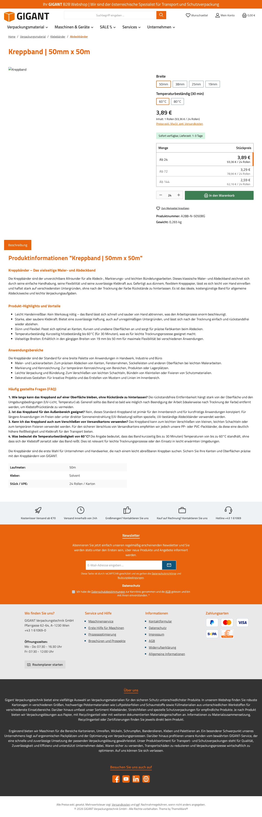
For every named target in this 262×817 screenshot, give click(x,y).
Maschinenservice (100, 621)
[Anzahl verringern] (160, 195)
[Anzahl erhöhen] (178, 195)
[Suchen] (161, 15)
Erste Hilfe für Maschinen (106, 627)
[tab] (17, 245)
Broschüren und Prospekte (106, 640)
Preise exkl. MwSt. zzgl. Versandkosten (179, 123)
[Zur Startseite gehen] (26, 17)
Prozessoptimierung (102, 634)
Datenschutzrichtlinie (164, 573)
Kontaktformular (160, 621)
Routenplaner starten (47, 664)
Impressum (156, 634)
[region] (78, 111)
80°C (177, 101)
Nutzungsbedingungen (131, 577)
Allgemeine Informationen (167, 653)
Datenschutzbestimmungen (108, 591)
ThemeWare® (179, 809)
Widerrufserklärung (162, 647)
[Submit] (169, 565)
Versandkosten (121, 804)
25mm (196, 84)
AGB (168, 591)
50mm (163, 84)
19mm (212, 84)
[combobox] (110, 15)
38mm (179, 84)
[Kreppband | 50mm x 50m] (78, 111)
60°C (162, 101)
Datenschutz (157, 627)
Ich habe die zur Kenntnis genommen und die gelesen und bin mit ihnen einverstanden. (133, 593)
